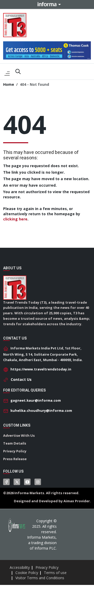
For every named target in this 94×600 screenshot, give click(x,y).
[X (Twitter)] (17, 482)
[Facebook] (6, 482)
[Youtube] (27, 482)
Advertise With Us (19, 435)
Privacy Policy (14, 451)
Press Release (15, 458)
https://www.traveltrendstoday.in (40, 369)
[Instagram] (37, 482)
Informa (47, 4)
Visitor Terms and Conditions (39, 577)
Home (8, 84)
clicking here (15, 219)
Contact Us (21, 379)
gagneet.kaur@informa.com (35, 400)
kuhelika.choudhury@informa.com (41, 410)
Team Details (14, 443)
